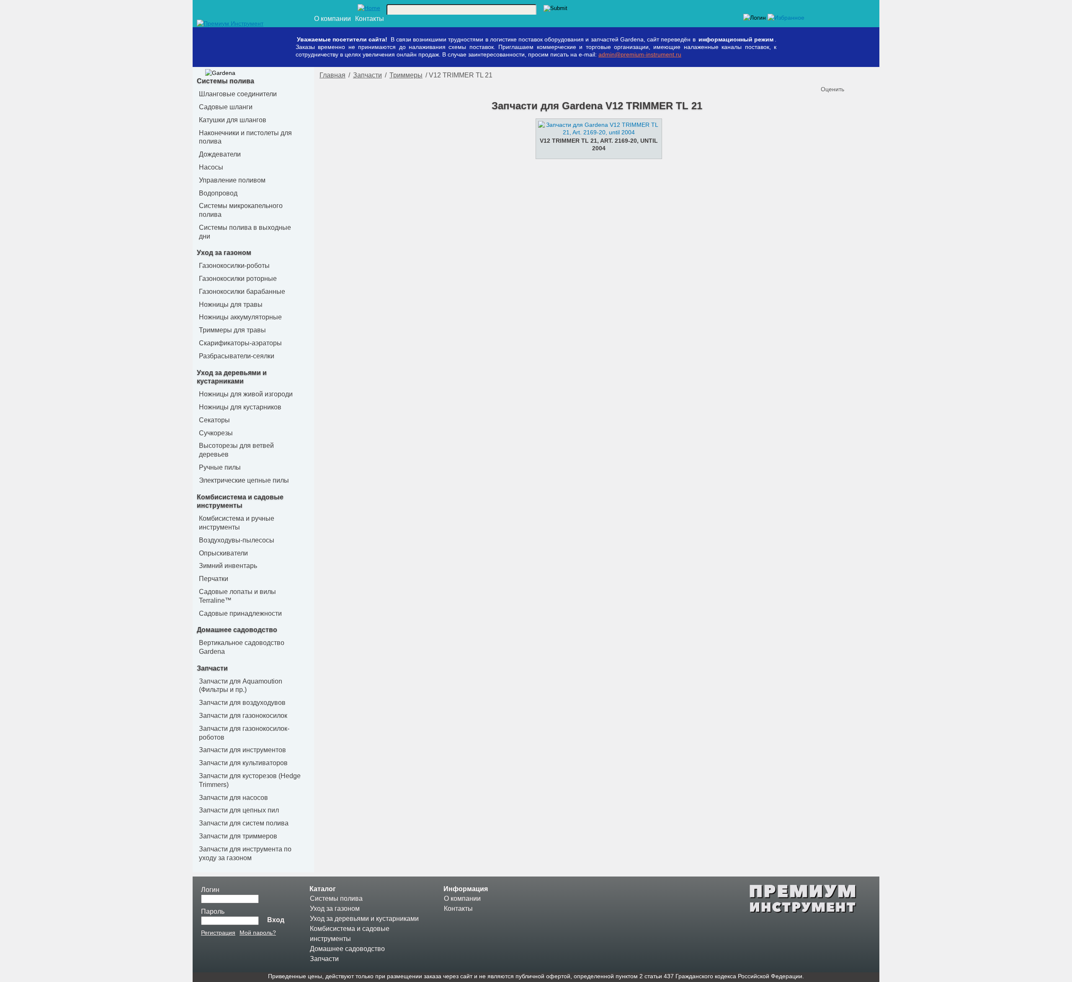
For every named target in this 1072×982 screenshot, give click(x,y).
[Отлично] (862, 75)
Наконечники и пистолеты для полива (245, 137)
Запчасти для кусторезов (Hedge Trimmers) (250, 780)
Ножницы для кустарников (240, 407)
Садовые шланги (226, 107)
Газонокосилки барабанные (242, 291)
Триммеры (406, 75)
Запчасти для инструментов (242, 749)
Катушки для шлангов (232, 119)
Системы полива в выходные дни (245, 232)
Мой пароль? (258, 932)
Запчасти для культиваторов (243, 762)
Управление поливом (232, 180)
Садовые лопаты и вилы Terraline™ (237, 596)
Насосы (211, 167)
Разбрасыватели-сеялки (236, 356)
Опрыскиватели (223, 553)
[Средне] (845, 75)
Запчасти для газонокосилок (243, 715)
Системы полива (225, 81)
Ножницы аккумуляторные (240, 317)
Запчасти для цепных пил (239, 810)
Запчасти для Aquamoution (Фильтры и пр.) (240, 686)
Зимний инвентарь (228, 565)
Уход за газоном (224, 252)
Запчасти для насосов (233, 797)
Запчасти (212, 668)
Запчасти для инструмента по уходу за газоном (245, 853)
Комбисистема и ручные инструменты (236, 523)
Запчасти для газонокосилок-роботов (244, 733)
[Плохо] (836, 75)
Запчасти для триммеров (238, 836)
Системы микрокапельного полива (241, 210)
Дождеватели (220, 154)
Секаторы (214, 420)
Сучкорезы (216, 433)
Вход (275, 919)
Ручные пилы (220, 467)
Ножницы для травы (231, 304)
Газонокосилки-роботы (234, 265)
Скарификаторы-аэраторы (240, 343)
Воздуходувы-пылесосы (236, 540)
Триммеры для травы (232, 330)
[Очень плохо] (828, 75)
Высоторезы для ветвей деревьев (236, 450)
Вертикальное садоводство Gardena (241, 647)
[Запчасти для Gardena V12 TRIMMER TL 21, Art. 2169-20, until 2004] (596, 132)
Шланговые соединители (238, 94)
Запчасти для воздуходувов (242, 702)
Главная (332, 75)
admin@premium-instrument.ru (639, 54)
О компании (332, 18)
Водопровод (218, 193)
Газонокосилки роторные (238, 278)
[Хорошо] (853, 75)
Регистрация (218, 932)
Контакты (369, 18)
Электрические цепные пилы (244, 480)
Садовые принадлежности (240, 613)
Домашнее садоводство (237, 629)
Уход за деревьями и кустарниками (364, 918)
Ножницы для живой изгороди (246, 394)
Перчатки (213, 578)
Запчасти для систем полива (244, 823)
